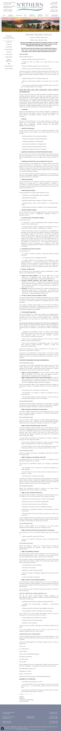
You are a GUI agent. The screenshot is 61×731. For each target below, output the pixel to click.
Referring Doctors (46, 726)
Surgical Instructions (35, 726)
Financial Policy (9, 49)
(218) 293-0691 (54, 7)
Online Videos (8, 57)
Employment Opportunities (10, 728)
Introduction (9, 41)
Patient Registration (9, 60)
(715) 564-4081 (54, 11)
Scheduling (9, 46)
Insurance (8, 51)
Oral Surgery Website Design (21, 729)
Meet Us (26, 726)
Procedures (19, 15)
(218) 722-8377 (54, 3)
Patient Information (11, 726)
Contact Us (54, 726)
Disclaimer (20, 728)
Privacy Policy (8, 54)
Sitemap (26, 728)
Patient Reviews (9, 66)
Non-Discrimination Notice (40, 729)
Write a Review (9, 68)
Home (4, 15)
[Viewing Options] (2, 728)
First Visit (8, 44)
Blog (9, 63)
